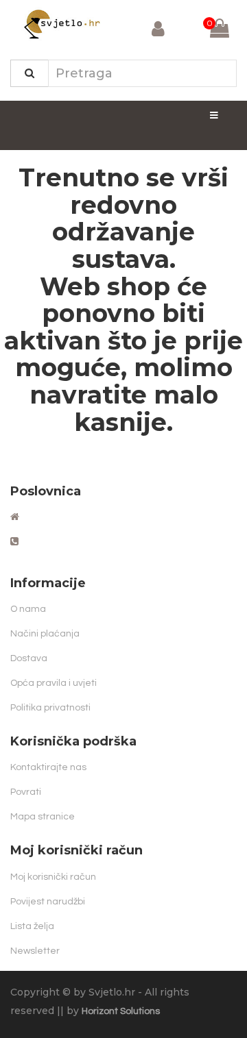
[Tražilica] (29, 73)
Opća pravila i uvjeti (53, 683)
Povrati (25, 792)
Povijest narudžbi (47, 901)
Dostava (28, 658)
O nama (28, 609)
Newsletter (35, 951)
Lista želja (32, 926)
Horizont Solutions (121, 1011)
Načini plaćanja (45, 634)
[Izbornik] (214, 115)
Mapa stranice (42, 816)
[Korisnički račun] (158, 31)
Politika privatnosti (50, 708)
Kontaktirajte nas (48, 767)
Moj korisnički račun (53, 877)
